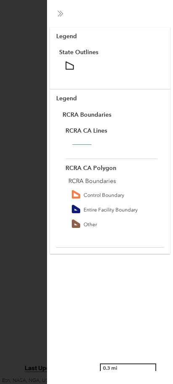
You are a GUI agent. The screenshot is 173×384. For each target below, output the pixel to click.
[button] (60, 13)
